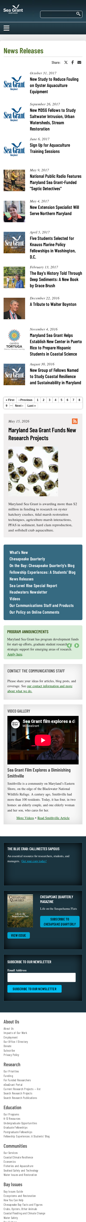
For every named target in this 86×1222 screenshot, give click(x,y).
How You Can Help (13, 1200)
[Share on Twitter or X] (66, 62)
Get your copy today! (34, 861)
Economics (10, 1161)
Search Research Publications (20, 1098)
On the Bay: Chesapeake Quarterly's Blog (42, 565)
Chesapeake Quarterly (27, 559)
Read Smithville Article (54, 818)
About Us (9, 1028)
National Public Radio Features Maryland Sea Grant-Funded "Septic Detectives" (55, 182)
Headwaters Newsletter (28, 592)
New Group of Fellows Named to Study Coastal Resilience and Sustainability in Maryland (55, 376)
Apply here (14, 654)
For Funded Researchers (17, 1080)
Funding (8, 1076)
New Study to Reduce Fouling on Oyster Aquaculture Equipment (54, 85)
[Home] (13, 8)
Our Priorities (11, 1071)
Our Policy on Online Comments (34, 612)
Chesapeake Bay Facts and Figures (23, 1204)
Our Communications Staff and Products (42, 605)
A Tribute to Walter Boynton (53, 304)
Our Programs (11, 1114)
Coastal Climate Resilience (18, 1157)
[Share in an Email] (79, 62)
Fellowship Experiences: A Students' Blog (42, 572)
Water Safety (11, 1218)
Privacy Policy (11, 1055)
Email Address (17, 970)
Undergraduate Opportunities (20, 1123)
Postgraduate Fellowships (18, 1132)
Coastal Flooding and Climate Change (24, 1213)
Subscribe (9, 1050)
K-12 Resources (12, 1118)
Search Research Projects (18, 1093)
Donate (7, 1046)
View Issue (18, 935)
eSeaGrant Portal (13, 1085)
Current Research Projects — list (22, 1089)
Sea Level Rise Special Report (33, 585)
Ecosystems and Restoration (20, 1196)
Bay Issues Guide (13, 1191)
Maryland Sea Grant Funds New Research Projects (42, 433)
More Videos (25, 818)
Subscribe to (60, 921)
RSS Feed (75, 421)
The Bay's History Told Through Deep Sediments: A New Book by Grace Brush (56, 279)
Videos (15, 598)
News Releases (21, 579)
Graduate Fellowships (15, 1127)
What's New (19, 552)
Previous (69, 645)
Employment (11, 1037)
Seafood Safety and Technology (21, 1170)
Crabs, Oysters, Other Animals (20, 1209)
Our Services (11, 1153)
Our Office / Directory (16, 1042)
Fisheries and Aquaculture (18, 1166)
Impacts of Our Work (15, 1033)
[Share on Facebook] (72, 62)
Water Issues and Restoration (20, 1175)
